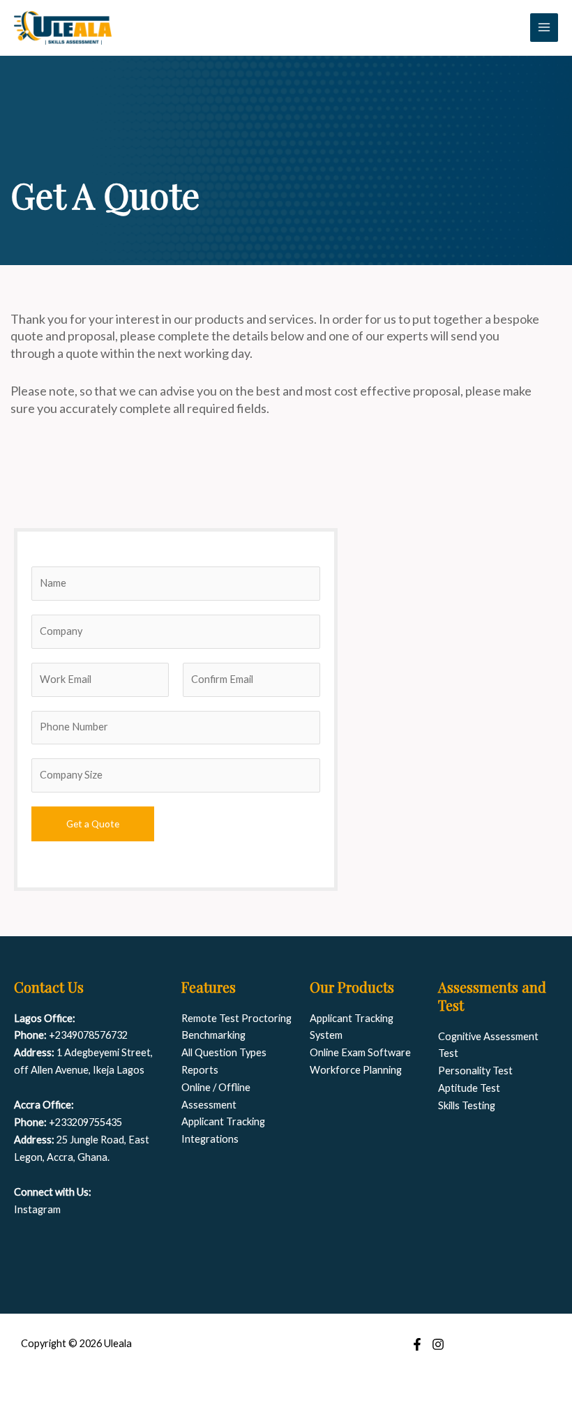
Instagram (37, 1209)
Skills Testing (466, 1105)
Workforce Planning (356, 1070)
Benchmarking (213, 1035)
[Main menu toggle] (544, 27)
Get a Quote (92, 823)
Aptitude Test (469, 1088)
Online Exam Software (360, 1052)
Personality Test (475, 1070)
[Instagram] (438, 1344)
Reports (199, 1070)
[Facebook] (417, 1344)
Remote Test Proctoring (236, 1018)
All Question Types (223, 1052)
